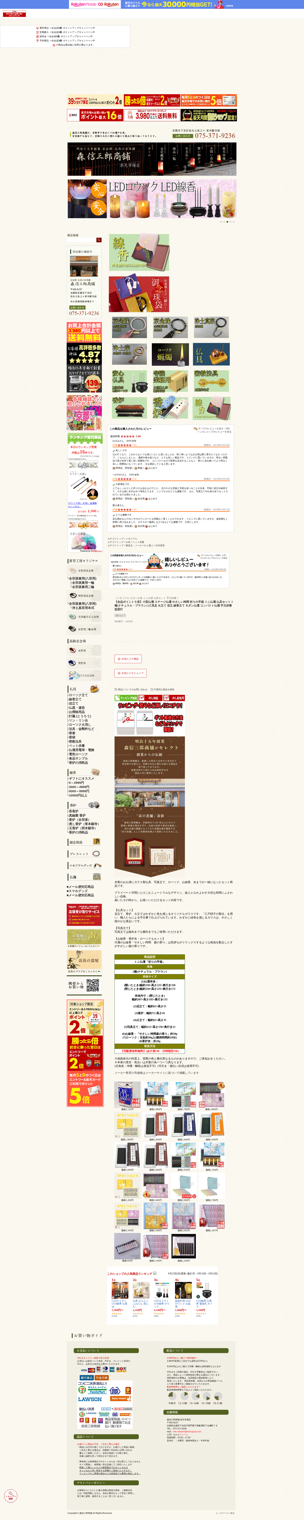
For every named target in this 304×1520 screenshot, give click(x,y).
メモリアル (131, 539)
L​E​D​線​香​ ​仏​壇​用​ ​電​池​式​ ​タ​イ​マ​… (204, 1304)
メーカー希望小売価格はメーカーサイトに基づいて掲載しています (157, 1072)
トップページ (150, 159)
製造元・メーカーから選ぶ (139, 545)
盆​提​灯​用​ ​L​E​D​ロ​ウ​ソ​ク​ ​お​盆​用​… (183, 1304)
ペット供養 (138, 542)
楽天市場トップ (228, 159)
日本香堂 (160, 545)
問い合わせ (213, 159)
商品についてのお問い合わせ (133, 689)
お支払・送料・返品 (188, 159)
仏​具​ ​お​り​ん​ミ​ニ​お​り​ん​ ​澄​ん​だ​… (140, 1304)
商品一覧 (175, 159)
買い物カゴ (200, 159)
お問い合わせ (177, 1434)
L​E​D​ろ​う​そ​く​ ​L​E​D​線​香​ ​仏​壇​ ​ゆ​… (120, 1304)
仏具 (128, 542)
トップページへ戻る (225, 1513)
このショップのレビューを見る (216, 431)
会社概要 (163, 159)
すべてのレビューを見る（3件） (215, 428)
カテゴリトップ (115, 539)
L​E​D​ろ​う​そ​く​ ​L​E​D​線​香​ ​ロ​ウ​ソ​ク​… (161, 1304)
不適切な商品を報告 (164, 689)
